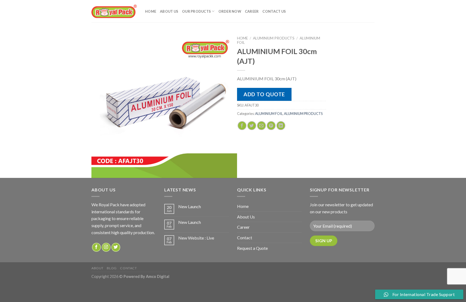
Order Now (229, 11)
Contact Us (274, 11)
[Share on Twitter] (251, 125)
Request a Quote (252, 248)
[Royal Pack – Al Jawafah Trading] (114, 11)
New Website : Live (196, 237)
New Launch (189, 206)
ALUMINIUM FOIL (269, 113)
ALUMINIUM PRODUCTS (273, 38)
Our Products (196, 11)
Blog (111, 268)
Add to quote (264, 94)
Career (252, 11)
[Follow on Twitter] (115, 247)
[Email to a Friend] (261, 125)
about (97, 268)
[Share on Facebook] (242, 125)
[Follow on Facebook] (96, 247)
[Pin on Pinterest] (271, 125)
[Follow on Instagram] (106, 247)
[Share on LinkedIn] (280, 125)
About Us (169, 11)
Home (150, 11)
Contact (244, 237)
